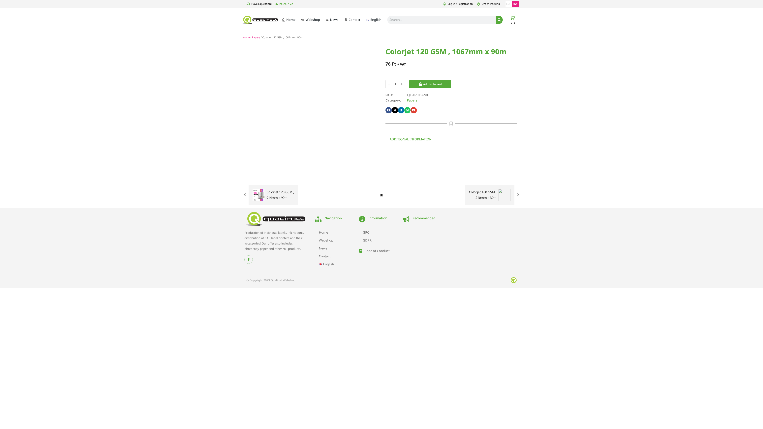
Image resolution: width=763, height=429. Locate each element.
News (323, 248)
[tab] (410, 139)
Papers (256, 37)
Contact (325, 256)
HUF (515, 4)
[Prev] (246, 195)
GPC (366, 232)
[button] (388, 110)
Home (246, 37)
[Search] (499, 20)
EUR (508, 4)
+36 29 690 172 (283, 4)
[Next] (517, 195)
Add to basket (432, 84)
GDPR (367, 240)
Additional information (411, 139)
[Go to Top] (755, 421)
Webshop (326, 240)
